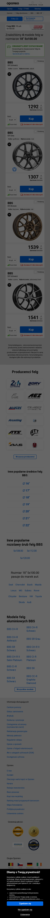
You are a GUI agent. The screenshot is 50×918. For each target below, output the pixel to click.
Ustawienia (25, 915)
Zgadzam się (25, 903)
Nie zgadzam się (25, 910)
